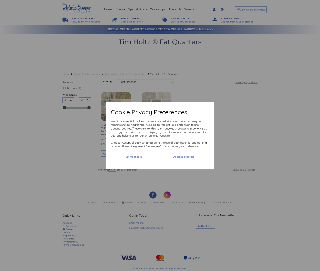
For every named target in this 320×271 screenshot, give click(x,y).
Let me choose (134, 156)
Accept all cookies (183, 156)
